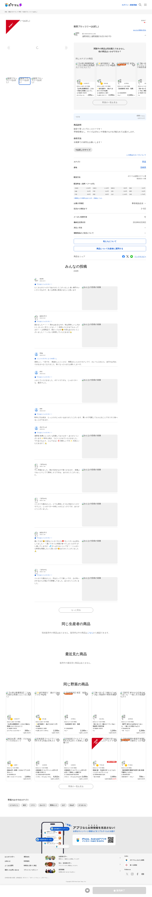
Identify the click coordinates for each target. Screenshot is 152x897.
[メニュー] (145, 5)
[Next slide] (66, 47)
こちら (90, 633)
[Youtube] (142, 874)
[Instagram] (132, 874)
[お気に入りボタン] (92, 64)
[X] (127, 874)
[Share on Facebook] (123, 256)
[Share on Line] (131, 256)
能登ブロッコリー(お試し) (30, 11)
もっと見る (76, 610)
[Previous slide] (9, 47)
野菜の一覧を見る (109, 102)
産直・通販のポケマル (11, 11)
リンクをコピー (140, 256)
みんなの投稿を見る (139, 30)
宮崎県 (143, 167)
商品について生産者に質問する (110, 249)
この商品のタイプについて (136, 155)
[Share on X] (127, 256)
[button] (110, 35)
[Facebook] (137, 874)
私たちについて (109, 241)
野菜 (20, 11)
